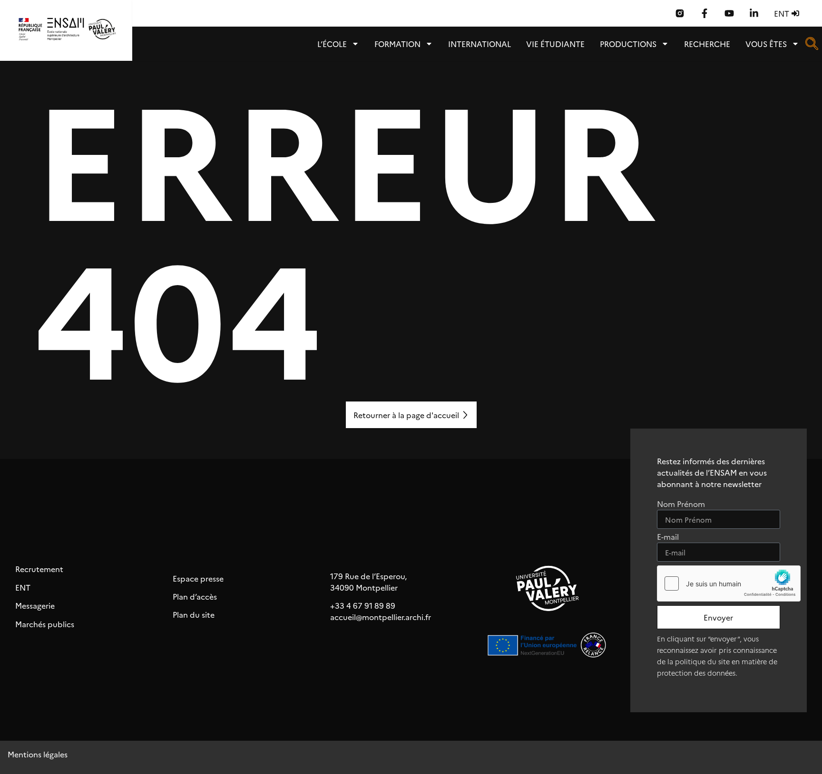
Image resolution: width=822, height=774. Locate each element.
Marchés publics (44, 624)
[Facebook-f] (704, 13)
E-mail (668, 537)
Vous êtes (766, 43)
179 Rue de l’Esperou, (368, 576)
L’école (332, 43)
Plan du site (194, 614)
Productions (628, 43)
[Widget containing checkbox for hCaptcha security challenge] (729, 583)
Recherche (707, 43)
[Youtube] (729, 13)
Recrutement (39, 569)
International (479, 43)
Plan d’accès (195, 596)
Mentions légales (38, 754)
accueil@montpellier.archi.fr (380, 617)
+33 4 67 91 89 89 (362, 605)
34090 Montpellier (364, 587)
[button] (811, 46)
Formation (397, 43)
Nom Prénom (681, 504)
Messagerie (35, 605)
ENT (22, 587)
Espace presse (198, 578)
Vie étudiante (555, 43)
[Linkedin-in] (754, 13)
